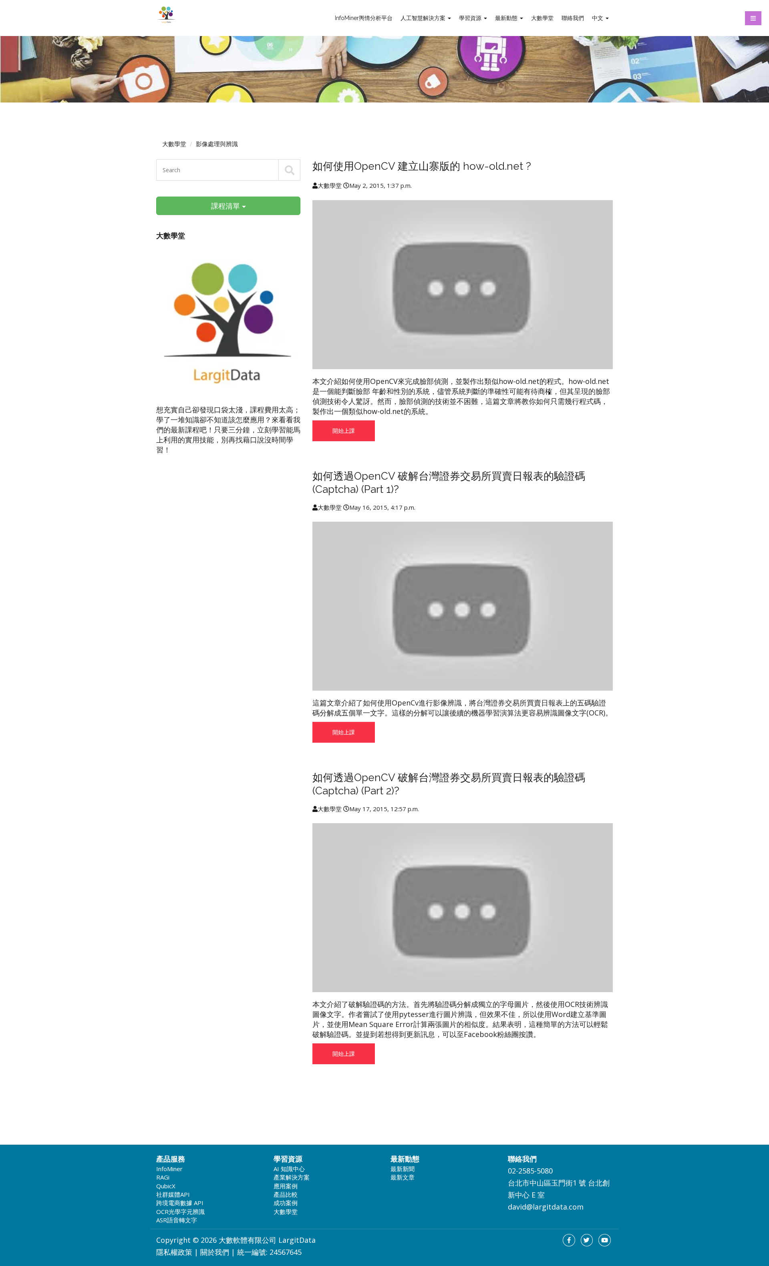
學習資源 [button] (471, 18)
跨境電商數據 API (179, 1203)
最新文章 (403, 1177)
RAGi (162, 1177)
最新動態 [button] (507, 18)
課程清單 (226, 206)
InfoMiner (169, 1169)
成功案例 (286, 1203)
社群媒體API (173, 1194)
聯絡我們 (573, 18)
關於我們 (214, 1252)
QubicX (165, 1186)
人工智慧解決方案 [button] (424, 18)
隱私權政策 (174, 1252)
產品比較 (286, 1194)
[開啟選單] (753, 18)
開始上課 (343, 430)
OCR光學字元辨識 (180, 1212)
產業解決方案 (292, 1177)
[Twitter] (587, 1240)
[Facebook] (569, 1240)
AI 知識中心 (289, 1169)
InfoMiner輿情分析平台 (364, 18)
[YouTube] (604, 1240)
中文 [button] (598, 18)
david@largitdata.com (546, 1207)
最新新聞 (403, 1169)
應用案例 (286, 1186)
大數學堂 (542, 18)
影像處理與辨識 (217, 144)
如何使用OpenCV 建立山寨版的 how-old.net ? (421, 166)
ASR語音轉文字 (176, 1220)
